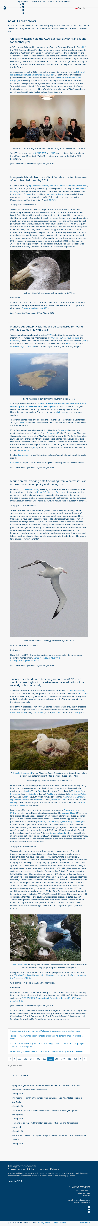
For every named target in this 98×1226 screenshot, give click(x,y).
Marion (27, 797)
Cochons (76, 791)
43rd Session (71, 343)
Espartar (26, 799)
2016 (39, 153)
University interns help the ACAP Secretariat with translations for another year (48, 40)
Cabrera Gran (69, 797)
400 (69, 1059)
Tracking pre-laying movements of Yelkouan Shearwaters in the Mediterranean (45, 1031)
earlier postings (22, 455)
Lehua (13, 802)
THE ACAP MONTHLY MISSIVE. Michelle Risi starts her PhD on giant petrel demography (44, 1112)
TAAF (50, 335)
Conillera (81, 797)
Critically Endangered (22, 773)
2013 (84, 47)
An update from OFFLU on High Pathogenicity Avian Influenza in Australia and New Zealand (48, 1137)
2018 (53, 153)
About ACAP (15, 1181)
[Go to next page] (81, 1059)
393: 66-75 (35, 308)
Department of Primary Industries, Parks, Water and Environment (57, 185)
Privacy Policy (44, 1222)
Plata (40, 791)
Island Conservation (75, 690)
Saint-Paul (14, 340)
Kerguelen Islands (57, 833)
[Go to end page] (84, 1059)
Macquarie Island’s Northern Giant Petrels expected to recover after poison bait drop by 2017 (48, 178)
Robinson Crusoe (18, 712)
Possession (15, 794)
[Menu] (93, 8)
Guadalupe (57, 712)
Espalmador (15, 799)
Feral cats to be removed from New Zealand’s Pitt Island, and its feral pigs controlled (44, 1125)
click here (60, 412)
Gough (78, 712)
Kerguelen (74, 338)
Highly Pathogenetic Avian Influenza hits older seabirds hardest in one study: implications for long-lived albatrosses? (46, 1087)
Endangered (63, 430)
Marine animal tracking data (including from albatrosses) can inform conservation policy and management (48, 482)
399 (63, 1059)
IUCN (35, 447)
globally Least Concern (21, 194)
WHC (85, 340)
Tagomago (39, 799)
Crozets (65, 338)
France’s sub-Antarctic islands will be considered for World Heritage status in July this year (46, 328)
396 (44, 1059)
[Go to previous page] (14, 1059)
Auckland (51, 794)
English (81, 8)
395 (38, 1059)
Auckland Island (69, 813)
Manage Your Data (59, 1222)
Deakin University (31, 489)
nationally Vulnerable (56, 194)
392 (19, 1059)
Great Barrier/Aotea (77, 794)
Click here (14, 462)
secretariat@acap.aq (82, 1200)
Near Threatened (19, 964)
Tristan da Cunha (58, 799)
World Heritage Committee (22, 346)
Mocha (27, 791)
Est (82, 791)
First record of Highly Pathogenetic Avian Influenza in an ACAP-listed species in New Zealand (46, 1100)
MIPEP (52, 200)
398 (56, 1059)
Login (87, 1222)
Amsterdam (56, 338)
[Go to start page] (10, 1059)
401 (75, 1059)
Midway (13, 813)
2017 (44, 153)
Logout (82, 1222)
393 (25, 1059)
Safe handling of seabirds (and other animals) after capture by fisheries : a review (46, 1051)
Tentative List (24, 450)
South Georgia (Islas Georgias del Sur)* (65, 821)
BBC (15, 975)
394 (32, 1059)
